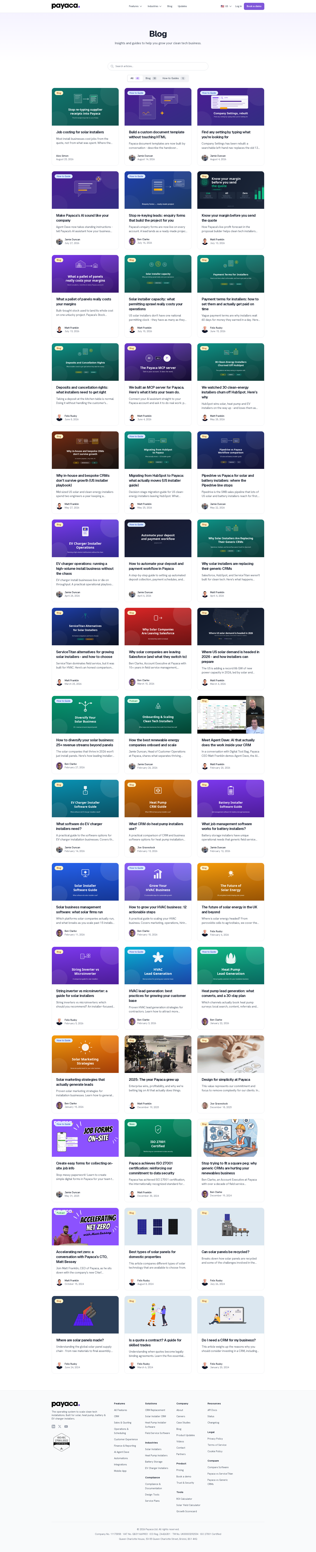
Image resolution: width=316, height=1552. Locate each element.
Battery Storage (153, 1461)
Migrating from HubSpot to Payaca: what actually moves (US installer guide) (156, 480)
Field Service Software (157, 1433)
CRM (116, 1416)
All (135, 78)
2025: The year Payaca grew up (154, 1079)
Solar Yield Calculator (188, 1505)
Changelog (213, 1422)
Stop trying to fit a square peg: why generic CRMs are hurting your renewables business (229, 1168)
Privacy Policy (215, 1438)
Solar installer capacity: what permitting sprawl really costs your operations (156, 304)
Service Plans (152, 1501)
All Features (120, 1410)
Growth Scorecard (186, 1511)
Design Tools (152, 1494)
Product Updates (185, 1435)
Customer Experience (126, 1439)
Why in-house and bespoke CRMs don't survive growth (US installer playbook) (83, 480)
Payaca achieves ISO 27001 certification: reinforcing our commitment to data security (151, 1168)
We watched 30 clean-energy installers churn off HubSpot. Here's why (230, 392)
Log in (238, 6)
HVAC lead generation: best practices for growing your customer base (157, 996)
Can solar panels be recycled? (226, 1252)
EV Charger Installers (156, 1468)
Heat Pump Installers (156, 1455)
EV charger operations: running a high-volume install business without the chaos (85, 568)
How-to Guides (173, 78)
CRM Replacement (155, 1410)
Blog (169, 6)
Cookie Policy (215, 1451)
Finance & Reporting (125, 1445)
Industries (153, 6)
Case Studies (183, 1422)
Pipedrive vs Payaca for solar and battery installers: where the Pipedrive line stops (228, 480)
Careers (180, 1416)
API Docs (212, 1410)
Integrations (120, 1464)
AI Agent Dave (121, 1452)
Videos (180, 1441)
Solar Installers (153, 1449)
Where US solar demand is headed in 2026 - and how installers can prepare (230, 657)
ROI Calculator (184, 1499)
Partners (181, 1454)
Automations (121, 1458)
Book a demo (254, 6)
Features (134, 6)
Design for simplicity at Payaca (226, 1079)
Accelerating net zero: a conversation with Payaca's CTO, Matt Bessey (81, 1257)
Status (211, 1416)
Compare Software (218, 1467)
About (179, 1410)
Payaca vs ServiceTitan (220, 1473)
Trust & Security (185, 1482)
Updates (182, 6)
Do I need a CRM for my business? (229, 1340)
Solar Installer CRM (155, 1416)
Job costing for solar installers (80, 132)
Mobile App (120, 1471)
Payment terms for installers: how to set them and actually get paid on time (230, 304)
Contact (180, 1447)
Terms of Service (217, 1445)
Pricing (180, 1470)
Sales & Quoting (122, 1422)
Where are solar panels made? (80, 1340)
